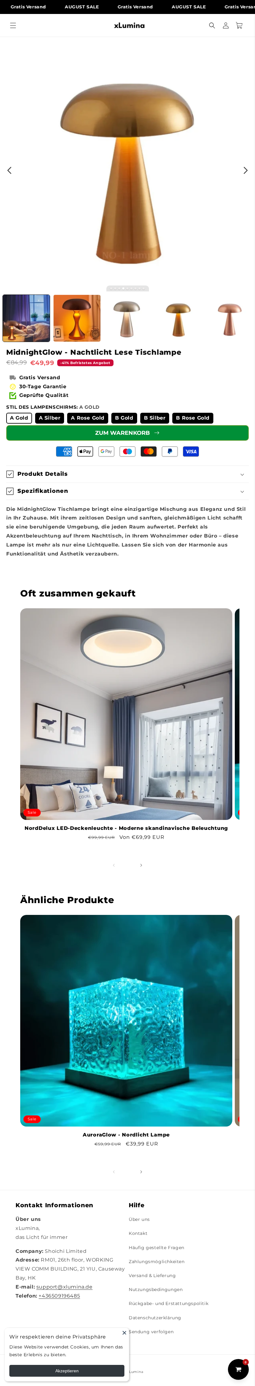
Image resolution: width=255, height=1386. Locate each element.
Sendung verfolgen (151, 1331)
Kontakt (138, 1233)
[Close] (124, 1332)
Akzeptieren (67, 1370)
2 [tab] (115, 288)
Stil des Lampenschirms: (53, 407)
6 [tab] (131, 288)
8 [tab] (139, 288)
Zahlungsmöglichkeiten (157, 1261)
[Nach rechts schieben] (141, 865)
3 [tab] (119, 288)
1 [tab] (111, 288)
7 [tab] (135, 288)
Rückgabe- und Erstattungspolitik (168, 1303)
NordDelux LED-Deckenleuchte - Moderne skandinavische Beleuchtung (126, 828)
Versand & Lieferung (152, 1275)
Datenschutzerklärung (155, 1318)
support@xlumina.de (64, 1287)
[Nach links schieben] (114, 865)
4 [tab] (123, 288)
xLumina (135, 1372)
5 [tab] (127, 288)
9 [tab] (143, 288)
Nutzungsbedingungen (156, 1289)
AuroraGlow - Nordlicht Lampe (126, 1135)
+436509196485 (59, 1296)
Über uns (139, 1219)
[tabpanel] (127, 164)
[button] (13, 25)
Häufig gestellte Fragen (156, 1247)
